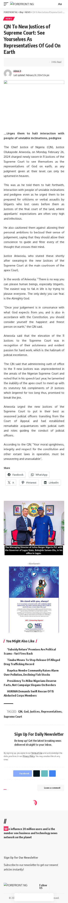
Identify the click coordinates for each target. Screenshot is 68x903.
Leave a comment (52, 788)
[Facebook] (53, 886)
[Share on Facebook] (12, 62)
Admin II (17, 71)
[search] (54, 4)
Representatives (51, 711)
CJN (20, 711)
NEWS (9, 19)
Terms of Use (36, 753)
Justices (35, 711)
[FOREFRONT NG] (22, 4)
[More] (35, 62)
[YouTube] (62, 886)
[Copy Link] (24, 62)
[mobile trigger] (7, 4)
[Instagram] (66, 886)
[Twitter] (57, 886)
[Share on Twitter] (18, 62)
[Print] (29, 62)
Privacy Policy (29, 756)
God (26, 711)
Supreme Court (13, 716)
